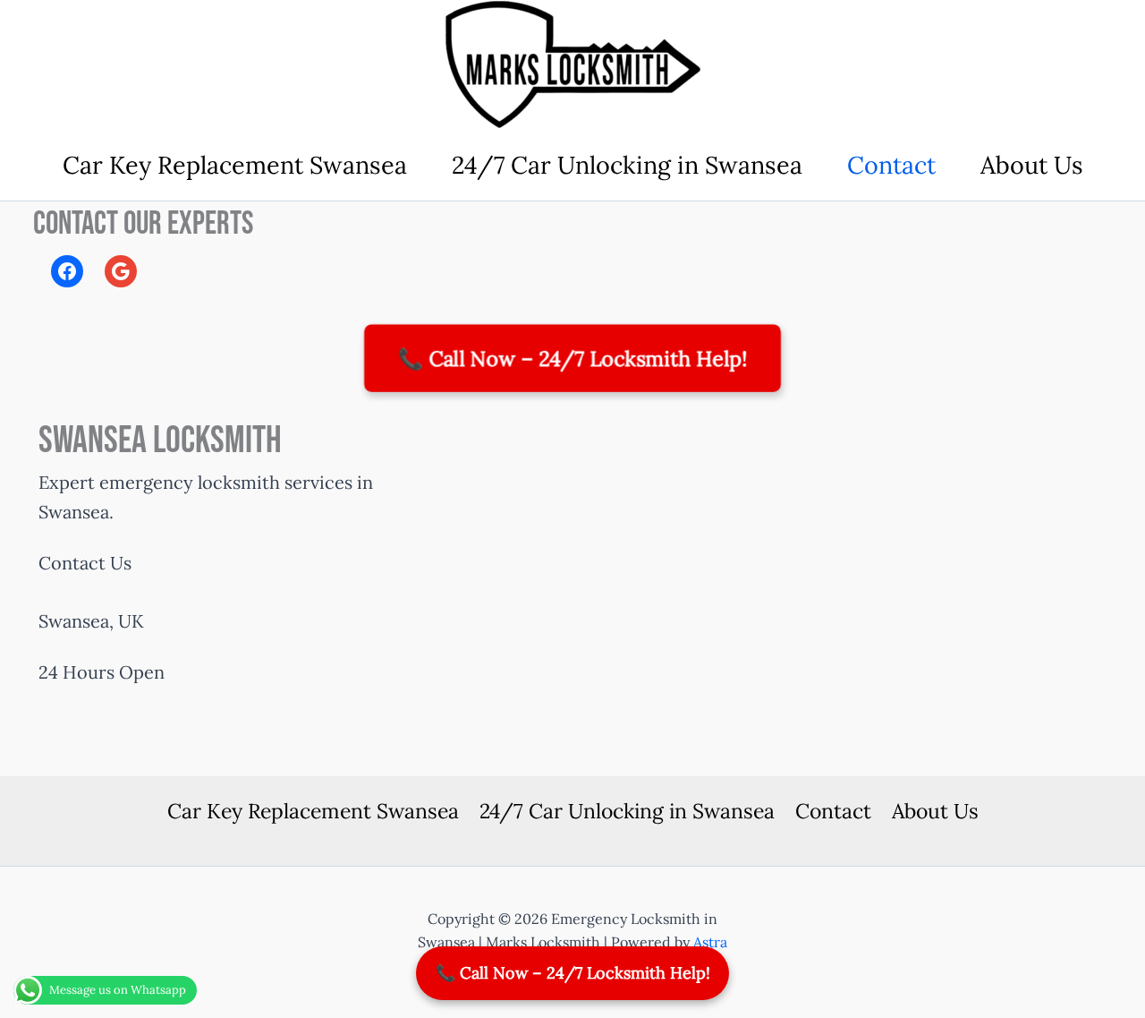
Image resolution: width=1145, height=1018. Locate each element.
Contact (891, 165)
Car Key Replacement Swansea (235, 165)
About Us (1031, 165)
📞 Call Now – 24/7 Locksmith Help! (572, 358)
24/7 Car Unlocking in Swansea (627, 165)
